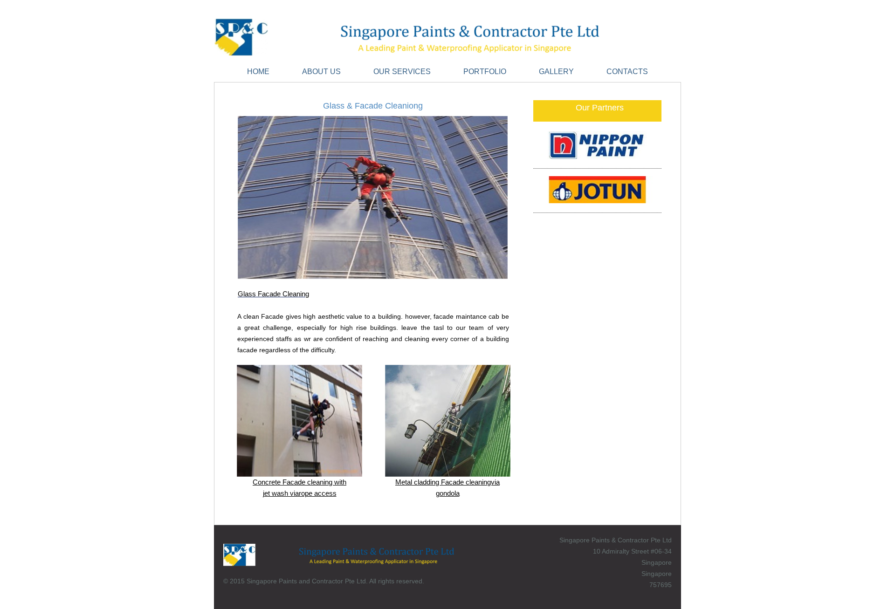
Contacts (627, 71)
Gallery (556, 71)
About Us (321, 71)
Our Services (402, 71)
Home (258, 71)
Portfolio (484, 71)
